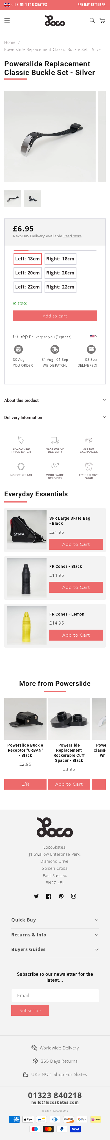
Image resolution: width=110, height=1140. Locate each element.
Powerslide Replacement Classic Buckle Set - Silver (53, 49)
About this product (21, 400)
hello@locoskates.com (55, 1102)
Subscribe (30, 1010)
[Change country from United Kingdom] (9, 5)
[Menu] (7, 20)
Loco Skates (60, 1110)
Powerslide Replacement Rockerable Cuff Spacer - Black (69, 753)
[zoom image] (50, 136)
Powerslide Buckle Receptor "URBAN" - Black (25, 750)
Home (10, 42)
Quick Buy (23, 920)
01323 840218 (55, 1095)
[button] (92, 20)
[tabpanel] (55, 273)
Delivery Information (23, 417)
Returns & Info (28, 935)
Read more (72, 235)
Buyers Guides (28, 949)
